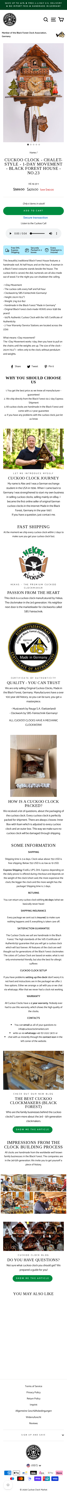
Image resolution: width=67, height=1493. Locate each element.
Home (33, 153)
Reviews (33, 1423)
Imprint (33, 1405)
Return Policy (33, 1399)
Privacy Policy (33, 1392)
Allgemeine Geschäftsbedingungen (33, 1411)
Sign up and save (33, 1435)
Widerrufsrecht (33, 1417)
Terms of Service (33, 1386)
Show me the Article (32, 1278)
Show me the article (32, 1129)
